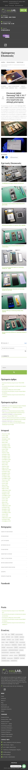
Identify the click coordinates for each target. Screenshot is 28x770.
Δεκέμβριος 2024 (6, 445)
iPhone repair (4, 536)
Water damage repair (7, 562)
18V (6, 634)
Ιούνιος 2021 (5, 500)
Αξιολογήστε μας (19, 5)
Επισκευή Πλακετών (5, 732)
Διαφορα (3, 571)
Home (2, 696)
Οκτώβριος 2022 (6, 476)
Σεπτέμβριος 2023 (6, 459)
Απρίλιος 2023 (5, 466)
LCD (13, 639)
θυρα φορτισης (5, 652)
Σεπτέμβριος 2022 (6, 478)
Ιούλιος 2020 (5, 514)
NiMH (7, 642)
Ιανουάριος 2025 (6, 444)
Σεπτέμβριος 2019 (6, 521)
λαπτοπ (11, 655)
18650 (12, 634)
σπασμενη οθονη (5, 660)
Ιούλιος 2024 (5, 449)
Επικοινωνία (4, 704)
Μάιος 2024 (5, 451)
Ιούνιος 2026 (5, 437)
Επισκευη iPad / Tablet (6, 719)
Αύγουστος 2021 (6, 497)
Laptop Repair (5, 540)
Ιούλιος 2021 (5, 498)
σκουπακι (22, 658)
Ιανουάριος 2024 (6, 454)
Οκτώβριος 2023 (6, 457)
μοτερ (15, 655)
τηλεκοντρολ (14, 660)
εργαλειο (21, 650)
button (8, 637)
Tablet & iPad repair (13, 86)
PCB (17, 642)
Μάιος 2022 (5, 485)
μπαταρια (22, 655)
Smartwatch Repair (6, 554)
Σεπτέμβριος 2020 (6, 512)
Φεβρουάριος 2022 (6, 490)
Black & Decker (19, 634)
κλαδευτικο (12, 652)
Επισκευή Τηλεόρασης (6, 730)
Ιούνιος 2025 (5, 440)
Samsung (11, 88)
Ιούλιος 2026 (5, 435)
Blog (2, 702)
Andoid (23, 86)
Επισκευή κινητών (5, 721)
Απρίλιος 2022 (5, 486)
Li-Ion (16, 639)
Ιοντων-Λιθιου (10, 647)
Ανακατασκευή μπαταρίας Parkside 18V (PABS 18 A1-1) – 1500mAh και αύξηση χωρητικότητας (14, 407)
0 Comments (23, 88)
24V (9, 634)
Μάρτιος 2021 (5, 504)
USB (24, 644)
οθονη (4, 658)
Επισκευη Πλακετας (6, 576)
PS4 (2, 644)
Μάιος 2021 (5, 502)
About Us (3, 700)
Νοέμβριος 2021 (6, 493)
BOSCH (3, 637)
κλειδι (18, 652)
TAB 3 (16, 88)
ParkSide (12, 642)
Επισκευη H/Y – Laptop (6, 723)
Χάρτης (6, 5)
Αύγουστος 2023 (6, 461)
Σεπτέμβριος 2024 (6, 447)
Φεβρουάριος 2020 (6, 517)
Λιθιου (16, 647)
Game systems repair (7, 531)
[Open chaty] (24, 766)
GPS (12, 637)
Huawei (16, 637)
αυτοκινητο (4, 650)
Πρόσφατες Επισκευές (6, 709)
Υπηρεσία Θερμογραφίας (7, 734)
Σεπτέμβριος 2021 (6, 495)
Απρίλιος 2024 (5, 452)
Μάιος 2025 (5, 442)
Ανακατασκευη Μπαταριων (8, 567)
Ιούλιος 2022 (5, 481)
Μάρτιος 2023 (5, 468)
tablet (20, 644)
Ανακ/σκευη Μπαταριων (6, 728)
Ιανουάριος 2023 (6, 471)
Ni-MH (3, 642)
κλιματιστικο (5, 655)
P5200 (6, 88)
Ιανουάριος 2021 (6, 507)
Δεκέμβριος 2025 (6, 439)
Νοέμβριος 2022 (6, 475)
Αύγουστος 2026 (6, 433)
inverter (22, 637)
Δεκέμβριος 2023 (6, 456)
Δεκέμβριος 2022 (6, 473)
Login (25, 343)
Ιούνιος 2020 (5, 516)
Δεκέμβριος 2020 (6, 509)
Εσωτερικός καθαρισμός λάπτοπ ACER (11, 389)
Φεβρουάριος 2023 (6, 469)
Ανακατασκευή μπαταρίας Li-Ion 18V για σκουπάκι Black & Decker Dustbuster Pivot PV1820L (13, 423)
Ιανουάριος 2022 (6, 492)
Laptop (8, 639)
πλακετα (16, 658)
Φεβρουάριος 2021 (6, 505)
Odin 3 (2, 88)
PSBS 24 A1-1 (7, 644)
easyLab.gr (14, 762)
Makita (21, 639)
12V (2, 634)
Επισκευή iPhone (5, 717)
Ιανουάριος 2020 (6, 519)
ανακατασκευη (22, 647)
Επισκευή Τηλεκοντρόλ (6, 736)
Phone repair (4, 549)
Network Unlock (5, 545)
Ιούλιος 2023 (5, 463)
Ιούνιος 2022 (5, 483)
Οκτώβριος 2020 (6, 510)
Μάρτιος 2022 (5, 488)
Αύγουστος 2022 (6, 480)
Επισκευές (11, 5)
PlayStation (22, 642)
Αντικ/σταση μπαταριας (6, 725)
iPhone (3, 639)
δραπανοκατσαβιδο (13, 650)
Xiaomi (3, 647)
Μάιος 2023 (5, 464)
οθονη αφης (10, 658)
